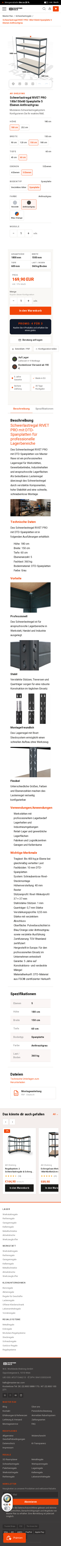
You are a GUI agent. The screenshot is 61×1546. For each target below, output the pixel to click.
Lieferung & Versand (12, 1419)
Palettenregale (10, 1468)
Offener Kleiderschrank (13, 1304)
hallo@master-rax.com (14, 1382)
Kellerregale (8, 1226)
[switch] (7, 1508)
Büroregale (8, 1287)
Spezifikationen (44, 408)
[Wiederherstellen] (46, 83)
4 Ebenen (15, 172)
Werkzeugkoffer (10, 1239)
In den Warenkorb (30, 311)
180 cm (14, 127)
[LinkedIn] (21, 1395)
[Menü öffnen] (4, 9)
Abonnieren (30, 1502)
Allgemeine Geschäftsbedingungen (14, 1437)
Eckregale (7, 1328)
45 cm (14, 157)
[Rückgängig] (39, 83)
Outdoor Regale (10, 1345)
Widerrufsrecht (39, 1435)
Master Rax (8, 16)
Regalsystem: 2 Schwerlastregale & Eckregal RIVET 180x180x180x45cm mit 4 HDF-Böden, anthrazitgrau (19, 1170)
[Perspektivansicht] (13, 83)
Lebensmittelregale (12, 1308)
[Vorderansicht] (19, 83)
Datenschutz (9, 1443)
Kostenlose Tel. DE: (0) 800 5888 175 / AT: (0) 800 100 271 (29, 1388)
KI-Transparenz (39, 1443)
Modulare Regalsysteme (14, 1333)
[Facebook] (5, 1395)
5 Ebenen (27, 172)
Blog (5, 1406)
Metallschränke (10, 1231)
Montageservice (10, 1424)
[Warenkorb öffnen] (56, 8)
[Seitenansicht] (26, 83)
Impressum (8, 1447)
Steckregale (8, 1337)
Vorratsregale (9, 1313)
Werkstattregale (10, 1214)
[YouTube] (15, 1395)
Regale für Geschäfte (12, 1296)
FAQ (33, 1424)
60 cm (23, 157)
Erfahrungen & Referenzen (15, 1415)
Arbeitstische (9, 1235)
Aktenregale (8, 1292)
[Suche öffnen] (44, 8)
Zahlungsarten (38, 1419)
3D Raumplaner (10, 1459)
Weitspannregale (40, 1464)
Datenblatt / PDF (22, 348)
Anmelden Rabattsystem (43, 1415)
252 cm (24, 127)
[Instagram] (10, 1395)
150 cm (33, 142)
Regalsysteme (9, 1349)
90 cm (14, 142)
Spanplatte (34, 187)
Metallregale (8, 1324)
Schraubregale (9, 1341)
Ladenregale (8, 1300)
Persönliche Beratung (42, 1411)
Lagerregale (37, 1468)
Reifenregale (8, 1218)
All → (55, 1114)
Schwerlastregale (23, 16)
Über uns (36, 1406)
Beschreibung (21, 408)
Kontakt (6, 1411)
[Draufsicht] (32, 83)
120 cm (23, 142)
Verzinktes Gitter (18, 187)
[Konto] (49, 8)
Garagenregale (9, 1222)
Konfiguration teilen (47, 348)
